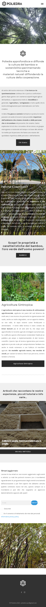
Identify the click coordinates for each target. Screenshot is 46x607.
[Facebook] (21, 592)
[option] (23, 168)
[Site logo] (12, 4)
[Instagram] (24, 592)
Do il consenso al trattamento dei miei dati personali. (20, 515)
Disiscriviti (7, 509)
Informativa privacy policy (10, 517)
